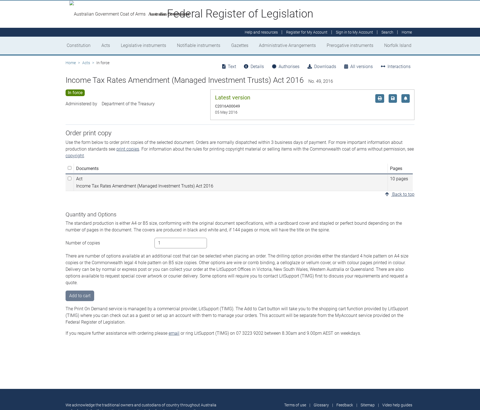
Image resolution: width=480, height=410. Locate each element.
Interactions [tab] (399, 66)
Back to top (402, 194)
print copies (127, 149)
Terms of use (295, 405)
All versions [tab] (361, 66)
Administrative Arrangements (287, 45)
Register (307, 32)
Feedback (344, 405)
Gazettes (239, 45)
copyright (75, 155)
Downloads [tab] (325, 66)
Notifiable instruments (198, 45)
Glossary (321, 405)
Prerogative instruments (350, 45)
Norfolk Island (397, 45)
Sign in (354, 32)
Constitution (79, 45)
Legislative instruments (143, 45)
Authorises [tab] (289, 66)
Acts (105, 45)
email (174, 333)
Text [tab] (232, 66)
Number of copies (83, 243)
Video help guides (397, 405)
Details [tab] (257, 66)
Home (71, 63)
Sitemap (368, 405)
